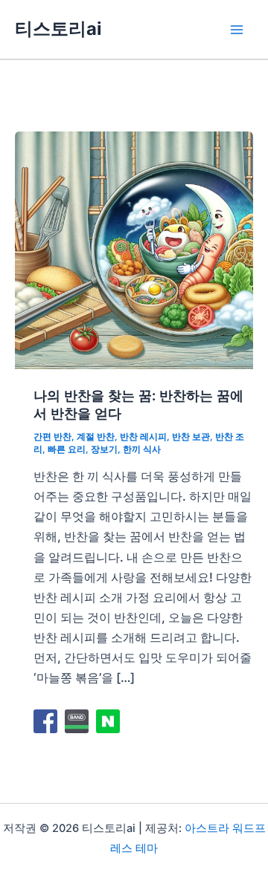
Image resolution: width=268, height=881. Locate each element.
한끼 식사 (142, 449)
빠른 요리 (67, 449)
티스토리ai (58, 28)
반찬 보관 (191, 437)
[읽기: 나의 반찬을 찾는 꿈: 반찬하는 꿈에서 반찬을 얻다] (134, 248)
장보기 (104, 449)
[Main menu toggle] (236, 29)
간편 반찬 (52, 437)
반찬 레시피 (143, 437)
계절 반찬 (96, 437)
